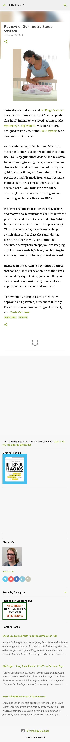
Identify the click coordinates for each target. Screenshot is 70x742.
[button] (6, 42)
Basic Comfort (19, 312)
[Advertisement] (35, 395)
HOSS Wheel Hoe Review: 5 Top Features (24, 696)
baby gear (10, 317)
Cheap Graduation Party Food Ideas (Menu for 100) (29, 636)
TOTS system (48, 131)
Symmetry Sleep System (19, 125)
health (23, 317)
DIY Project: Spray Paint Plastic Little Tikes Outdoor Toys (32, 666)
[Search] (65, 5)
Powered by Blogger (37, 730)
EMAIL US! (8, 571)
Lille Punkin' (16, 5)
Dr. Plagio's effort (52, 110)
